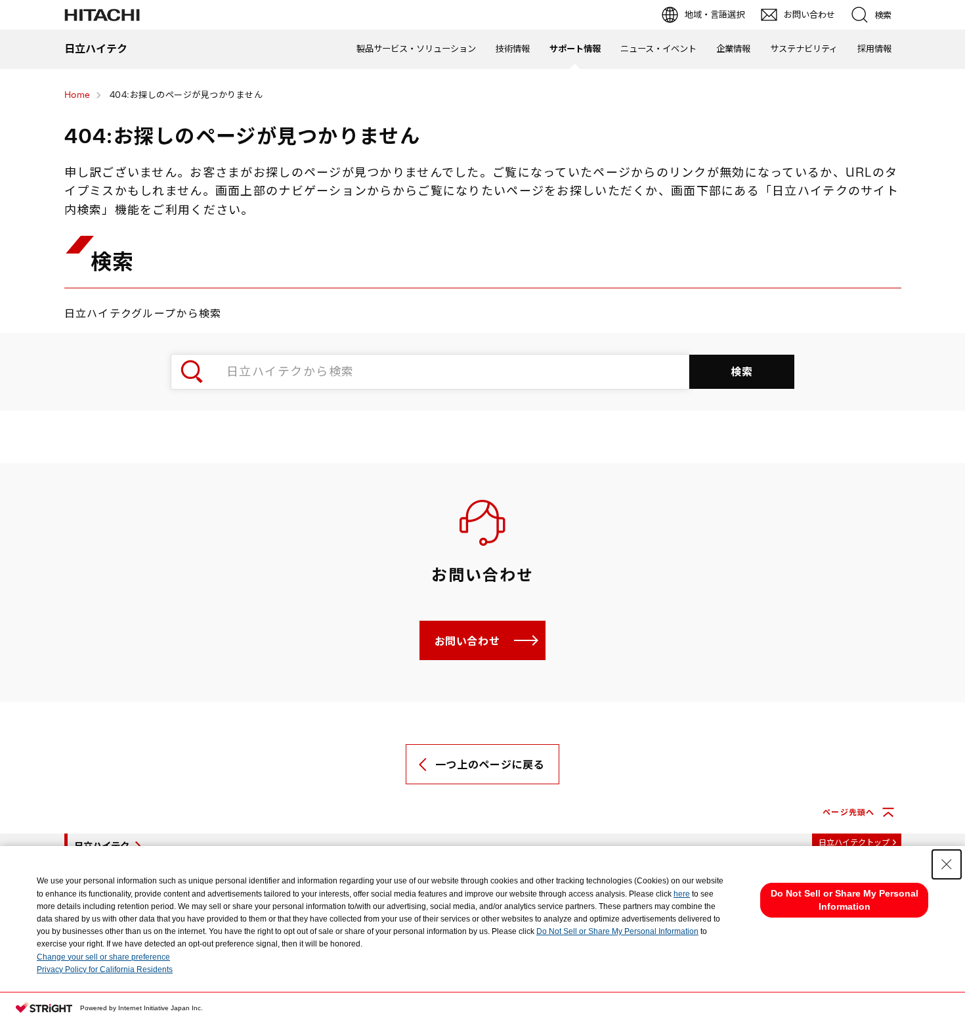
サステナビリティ (804, 48)
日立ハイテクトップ (854, 842)
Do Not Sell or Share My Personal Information (617, 931)
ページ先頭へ (848, 812)
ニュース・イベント (658, 48)
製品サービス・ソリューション (416, 48)
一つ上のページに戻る (489, 764)
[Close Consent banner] (946, 864)
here (682, 894)
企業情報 (733, 48)
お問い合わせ (467, 641)
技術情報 (513, 48)
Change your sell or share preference (103, 957)
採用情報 (874, 48)
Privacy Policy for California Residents (105, 969)
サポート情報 (575, 48)
